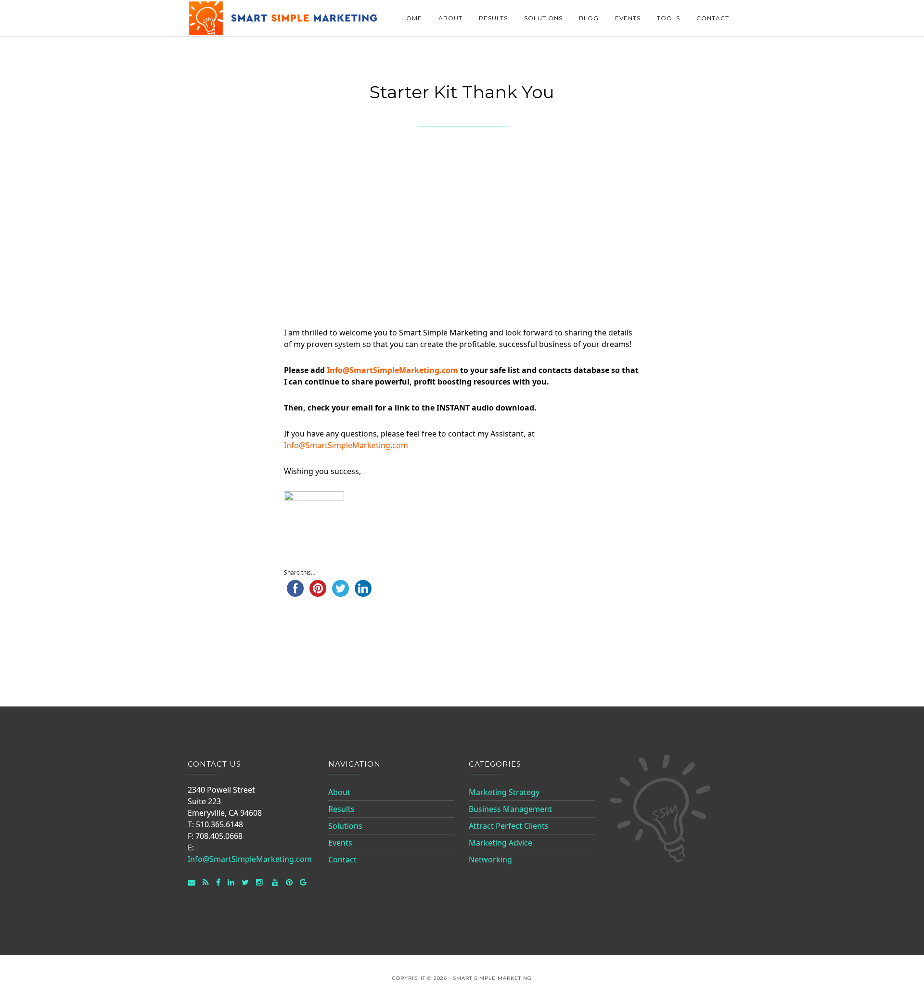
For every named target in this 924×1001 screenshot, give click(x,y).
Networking (490, 859)
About (339, 792)
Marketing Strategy (504, 792)
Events (340, 842)
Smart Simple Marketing (284, 18)
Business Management (510, 809)
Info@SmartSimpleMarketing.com (392, 370)
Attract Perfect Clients (509, 826)
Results (341, 809)
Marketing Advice (500, 842)
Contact (342, 859)
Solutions (345, 826)
